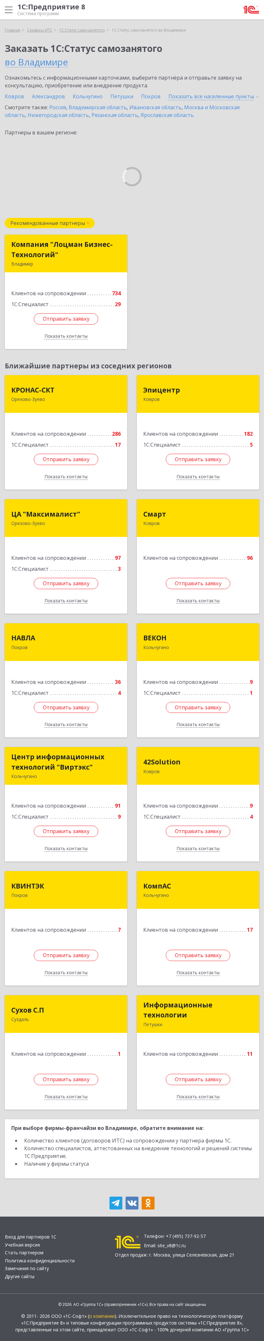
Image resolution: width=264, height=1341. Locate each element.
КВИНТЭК (27, 885)
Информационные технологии (177, 1010)
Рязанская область (114, 115)
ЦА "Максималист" (45, 514)
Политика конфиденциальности (40, 1261)
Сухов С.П (27, 1010)
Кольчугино (88, 96)
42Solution (162, 761)
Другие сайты (19, 1276)
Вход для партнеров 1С (30, 1237)
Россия (57, 107)
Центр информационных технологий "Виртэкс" (57, 762)
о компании (102, 1316)
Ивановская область (155, 107)
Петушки (121, 96)
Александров (48, 96)
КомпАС (157, 885)
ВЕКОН (154, 637)
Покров (151, 96)
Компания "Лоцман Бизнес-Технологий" (62, 249)
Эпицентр (161, 389)
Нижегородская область (58, 115)
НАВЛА (23, 637)
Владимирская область (98, 107)
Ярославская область (167, 115)
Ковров (14, 96)
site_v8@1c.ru (171, 1245)
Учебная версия (22, 1245)
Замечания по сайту (27, 1268)
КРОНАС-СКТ (32, 389)
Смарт (154, 514)
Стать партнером (24, 1252)
